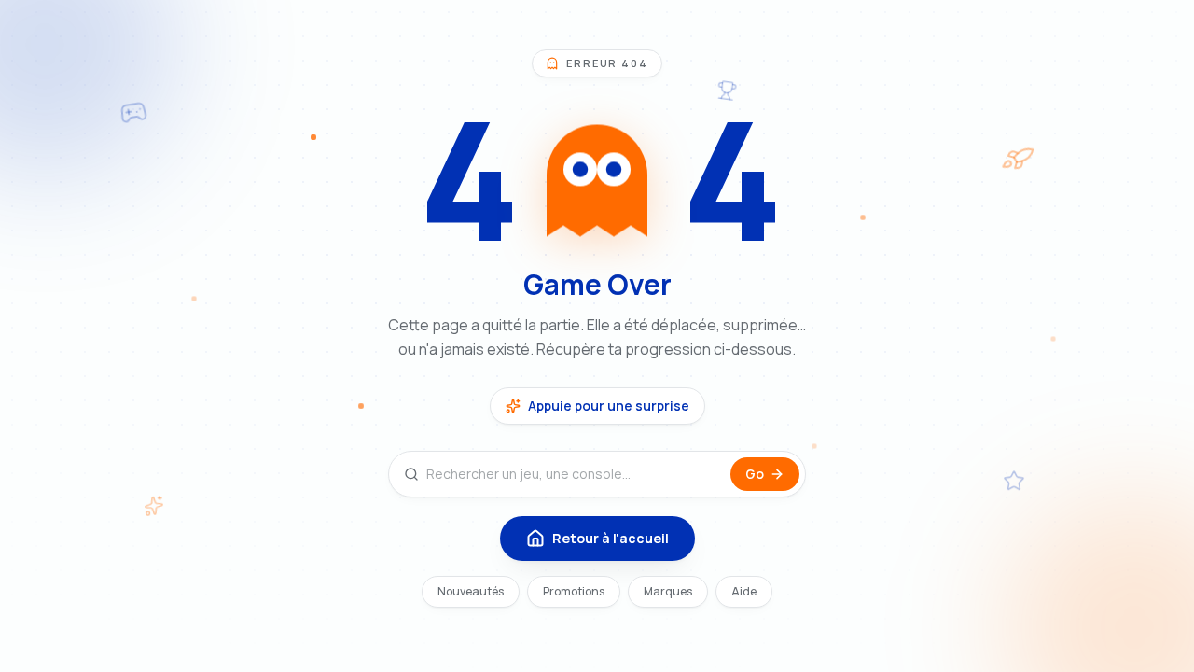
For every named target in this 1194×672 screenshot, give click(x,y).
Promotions (573, 591)
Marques (668, 591)
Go (754, 474)
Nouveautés (470, 591)
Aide (744, 591)
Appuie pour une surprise (608, 405)
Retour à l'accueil (610, 538)
